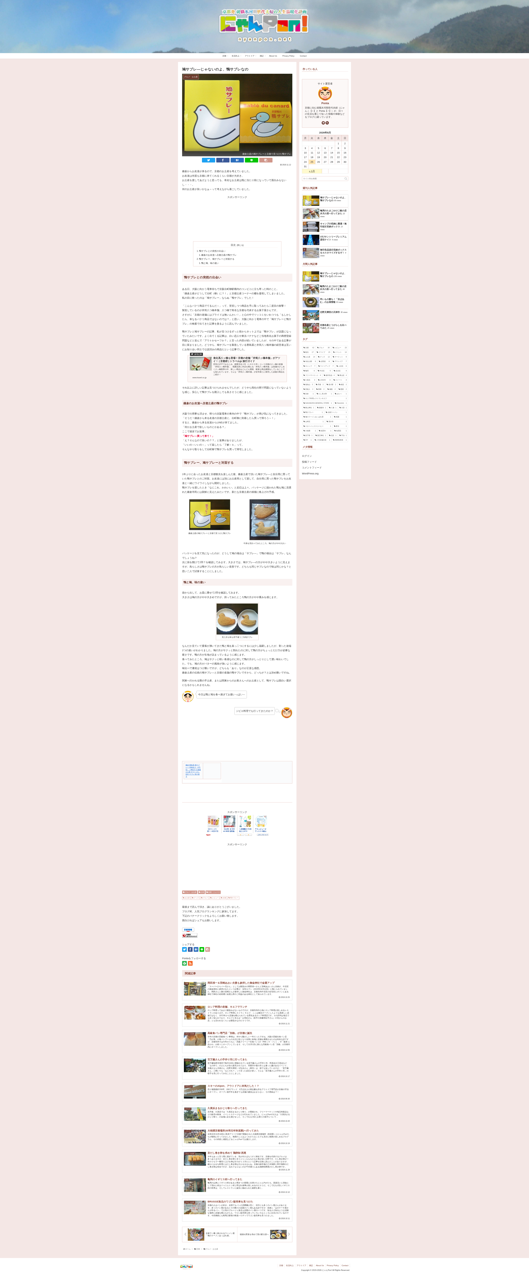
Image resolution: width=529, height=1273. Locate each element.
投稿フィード (309, 461)
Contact (345, 1265)
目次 (233, 245)
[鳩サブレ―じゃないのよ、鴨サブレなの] (237, 160)
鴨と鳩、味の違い (210, 263)
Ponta (325, 103)
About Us (320, 1265)
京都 (202, 892)
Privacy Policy (333, 1265)
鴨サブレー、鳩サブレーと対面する (216, 259)
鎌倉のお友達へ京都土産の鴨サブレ (219, 255)
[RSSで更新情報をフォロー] (190, 963)
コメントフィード (312, 467)
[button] (345, 178)
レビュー (215, 898)
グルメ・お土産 (190, 892)
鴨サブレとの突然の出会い (212, 251)
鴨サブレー (234, 898)
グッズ (196, 898)
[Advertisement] (237, 218)
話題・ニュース (214, 892)
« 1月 (312, 171)
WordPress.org (310, 473)
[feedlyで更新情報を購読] (184, 963)
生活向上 (290, 1265)
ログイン (307, 456)
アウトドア (301, 1265)
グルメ (205, 898)
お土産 (187, 898)
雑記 (311, 1265)
